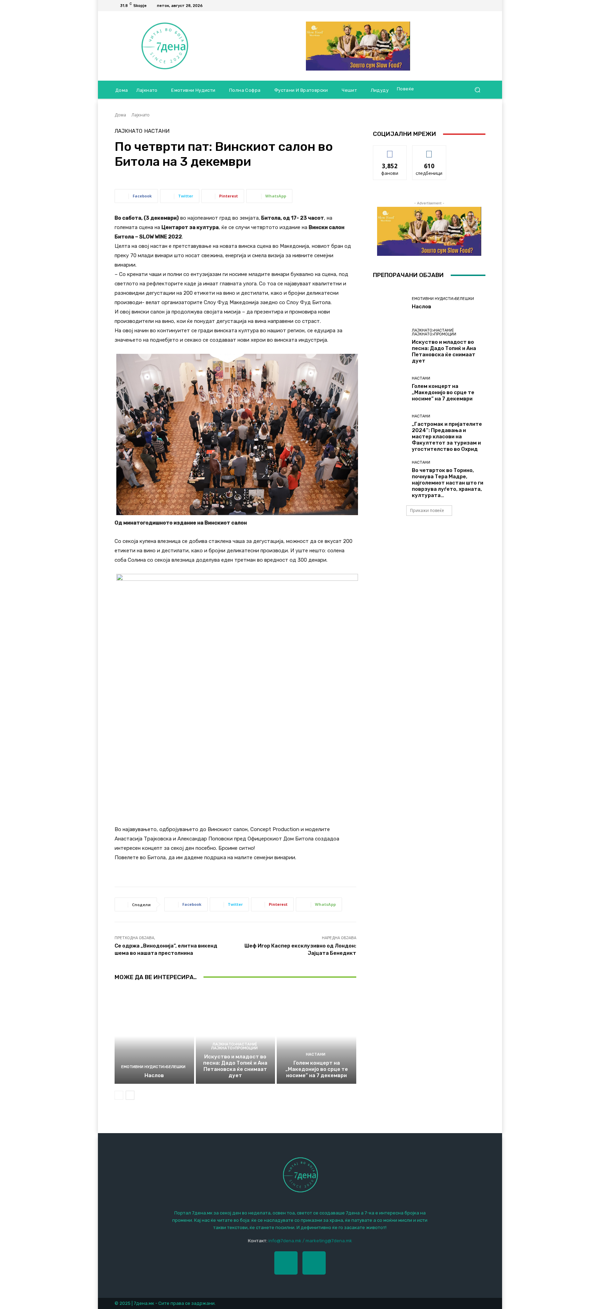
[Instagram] (314, 1263)
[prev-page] (119, 1095)
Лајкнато (141, 115)
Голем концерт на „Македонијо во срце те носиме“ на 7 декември (316, 1069)
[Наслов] (154, 1036)
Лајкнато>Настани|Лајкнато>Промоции (234, 1046)
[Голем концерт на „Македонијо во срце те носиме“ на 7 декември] (316, 1036)
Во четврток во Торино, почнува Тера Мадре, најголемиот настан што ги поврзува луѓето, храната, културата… (447, 482)
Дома (120, 115)
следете (429, 150)
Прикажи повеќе (427, 510)
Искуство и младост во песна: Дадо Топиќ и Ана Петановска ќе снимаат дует (235, 1066)
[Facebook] (473, 5)
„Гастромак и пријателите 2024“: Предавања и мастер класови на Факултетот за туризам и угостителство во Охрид (447, 436)
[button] (477, 90)
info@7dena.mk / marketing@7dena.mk (310, 1240)
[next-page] (130, 1095)
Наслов (154, 1075)
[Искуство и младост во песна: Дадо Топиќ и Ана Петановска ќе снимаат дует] (235, 1036)
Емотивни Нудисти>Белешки (153, 1067)
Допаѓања (390, 150)
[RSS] (481, 5)
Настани (156, 131)
